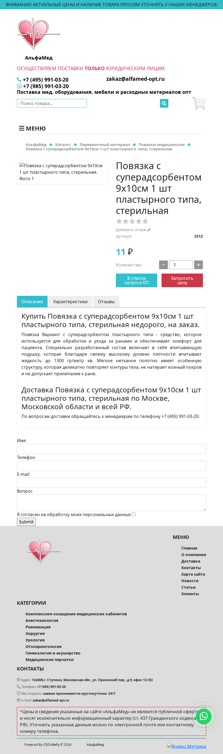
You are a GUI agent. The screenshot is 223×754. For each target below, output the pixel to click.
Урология (35, 640)
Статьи (188, 587)
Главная (189, 548)
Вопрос (25, 491)
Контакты (191, 567)
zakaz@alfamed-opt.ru (51, 700)
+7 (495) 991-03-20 (51, 686)
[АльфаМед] (38, 33)
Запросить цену (182, 280)
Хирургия (35, 633)
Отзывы (106, 302)
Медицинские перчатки (50, 659)
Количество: (129, 265)
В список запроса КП (136, 280)
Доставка (190, 561)
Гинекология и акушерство (53, 653)
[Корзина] (198, 103)
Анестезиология (42, 620)
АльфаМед (95, 744)
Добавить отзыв (131, 229)
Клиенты (190, 593)
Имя (21, 440)
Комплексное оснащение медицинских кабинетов (76, 613)
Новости (190, 580)
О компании (193, 554)
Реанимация (38, 626)
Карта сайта (193, 574)
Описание (32, 302)
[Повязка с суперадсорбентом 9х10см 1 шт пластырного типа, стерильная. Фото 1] (62, 172)
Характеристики (70, 302)
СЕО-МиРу (51, 744)
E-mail (23, 474)
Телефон (26, 457)
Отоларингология (43, 646)
